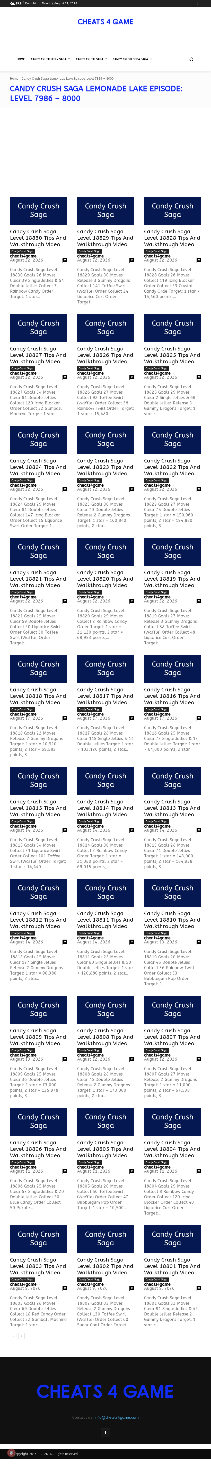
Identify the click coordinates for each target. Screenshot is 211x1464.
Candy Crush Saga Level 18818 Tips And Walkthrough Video (38, 696)
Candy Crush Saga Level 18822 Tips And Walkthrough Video (172, 467)
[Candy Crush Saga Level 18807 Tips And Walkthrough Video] (172, 1010)
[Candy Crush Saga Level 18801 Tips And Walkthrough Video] (172, 1239)
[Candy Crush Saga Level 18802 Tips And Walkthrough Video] (105, 1239)
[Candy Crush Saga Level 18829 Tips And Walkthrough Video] (105, 211)
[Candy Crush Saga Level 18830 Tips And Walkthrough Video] (38, 211)
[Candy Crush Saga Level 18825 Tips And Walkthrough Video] (172, 328)
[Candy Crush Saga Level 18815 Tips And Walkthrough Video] (38, 781)
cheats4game (23, 256)
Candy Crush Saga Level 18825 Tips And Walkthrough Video (172, 355)
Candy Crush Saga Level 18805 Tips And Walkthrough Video (105, 1149)
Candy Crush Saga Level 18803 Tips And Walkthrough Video (38, 1266)
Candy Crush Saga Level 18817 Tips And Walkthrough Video (105, 696)
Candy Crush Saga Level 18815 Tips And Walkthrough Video (38, 808)
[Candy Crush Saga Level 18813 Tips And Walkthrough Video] (172, 781)
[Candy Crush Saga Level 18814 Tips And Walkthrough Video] (105, 781)
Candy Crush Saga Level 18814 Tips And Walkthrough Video (105, 808)
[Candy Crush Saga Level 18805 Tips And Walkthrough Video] (105, 1122)
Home (14, 78)
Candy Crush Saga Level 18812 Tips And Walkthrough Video (38, 920)
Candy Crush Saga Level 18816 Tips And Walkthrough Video (172, 696)
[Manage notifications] (11, 1453)
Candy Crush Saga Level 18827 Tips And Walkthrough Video (38, 355)
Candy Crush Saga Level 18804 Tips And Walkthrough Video (172, 1149)
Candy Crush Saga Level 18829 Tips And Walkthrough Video (105, 238)
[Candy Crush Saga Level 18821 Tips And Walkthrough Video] (38, 552)
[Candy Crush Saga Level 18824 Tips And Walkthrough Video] (38, 440)
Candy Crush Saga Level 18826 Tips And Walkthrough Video (105, 355)
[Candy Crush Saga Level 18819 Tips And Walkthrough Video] (172, 552)
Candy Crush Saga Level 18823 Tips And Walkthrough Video (105, 467)
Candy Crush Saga (22, 251)
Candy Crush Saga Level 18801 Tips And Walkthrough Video (172, 1266)
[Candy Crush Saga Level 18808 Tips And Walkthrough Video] (105, 1010)
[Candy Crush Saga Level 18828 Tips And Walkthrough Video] (172, 211)
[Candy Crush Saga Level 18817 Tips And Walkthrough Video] (105, 669)
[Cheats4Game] (105, 21)
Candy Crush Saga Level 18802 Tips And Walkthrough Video (105, 1266)
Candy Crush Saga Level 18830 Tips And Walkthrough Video (38, 238)
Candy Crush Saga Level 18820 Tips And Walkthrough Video (105, 579)
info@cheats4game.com (117, 1417)
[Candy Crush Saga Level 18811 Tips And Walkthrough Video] (105, 893)
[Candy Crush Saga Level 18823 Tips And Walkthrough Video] (105, 440)
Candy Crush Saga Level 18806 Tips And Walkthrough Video (38, 1149)
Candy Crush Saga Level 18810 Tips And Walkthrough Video (172, 920)
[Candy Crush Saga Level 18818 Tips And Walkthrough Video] (38, 669)
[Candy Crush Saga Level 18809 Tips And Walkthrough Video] (38, 1010)
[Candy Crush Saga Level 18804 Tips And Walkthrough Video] (172, 1122)
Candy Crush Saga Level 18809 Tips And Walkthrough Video (38, 1037)
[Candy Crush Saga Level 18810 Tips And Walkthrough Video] (172, 893)
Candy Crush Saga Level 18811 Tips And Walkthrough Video (105, 920)
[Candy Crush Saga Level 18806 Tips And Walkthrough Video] (38, 1122)
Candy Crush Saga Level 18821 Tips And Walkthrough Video (38, 579)
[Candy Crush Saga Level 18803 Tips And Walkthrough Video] (38, 1239)
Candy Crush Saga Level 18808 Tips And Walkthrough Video (105, 1037)
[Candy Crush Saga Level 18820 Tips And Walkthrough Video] (105, 552)
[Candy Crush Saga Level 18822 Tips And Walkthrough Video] (172, 440)
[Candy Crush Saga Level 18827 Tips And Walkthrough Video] (38, 328)
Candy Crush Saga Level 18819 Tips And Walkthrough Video (172, 579)
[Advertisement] (105, 156)
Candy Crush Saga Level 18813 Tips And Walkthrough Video (172, 808)
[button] (191, 59)
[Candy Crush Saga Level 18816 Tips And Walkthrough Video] (172, 669)
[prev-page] (13, 1336)
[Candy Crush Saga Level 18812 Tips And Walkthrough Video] (38, 893)
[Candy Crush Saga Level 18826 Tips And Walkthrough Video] (105, 328)
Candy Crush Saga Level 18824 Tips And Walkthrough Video (38, 467)
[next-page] (21, 1336)
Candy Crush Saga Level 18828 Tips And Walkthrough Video (172, 238)
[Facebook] (198, 4)
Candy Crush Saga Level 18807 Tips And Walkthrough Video (172, 1037)
